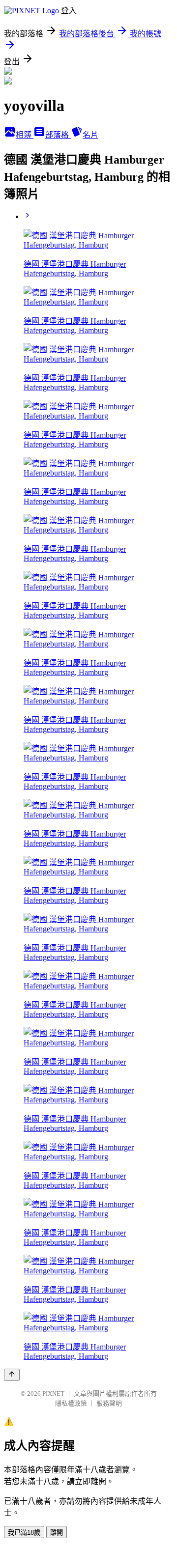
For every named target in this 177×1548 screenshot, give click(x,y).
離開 (56, 1532)
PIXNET (53, 1393)
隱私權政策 (71, 1403)
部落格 (58, 135)
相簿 (24, 135)
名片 (90, 135)
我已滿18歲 (24, 1532)
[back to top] (12, 1375)
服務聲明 (109, 1403)
